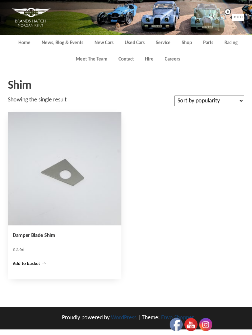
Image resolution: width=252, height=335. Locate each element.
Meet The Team (91, 59)
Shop (187, 43)
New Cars (104, 43)
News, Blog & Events (62, 43)
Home (24, 43)
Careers (172, 59)
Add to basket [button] (26, 263)
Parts (208, 43)
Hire (149, 59)
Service (163, 43)
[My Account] (211, 17)
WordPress (123, 318)
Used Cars (135, 43)
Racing (231, 43)
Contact (126, 59)
